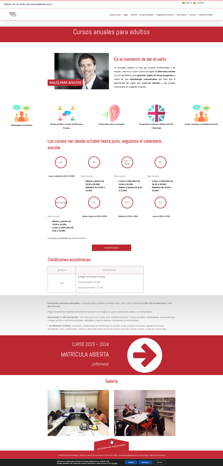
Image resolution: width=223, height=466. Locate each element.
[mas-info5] (111, 439)
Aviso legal (144, 455)
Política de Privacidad (157, 455)
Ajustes (159, 462)
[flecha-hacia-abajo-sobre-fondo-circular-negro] (144, 339)
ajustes (114, 463)
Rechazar (145, 462)
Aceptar (131, 462)
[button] (216, 13)
